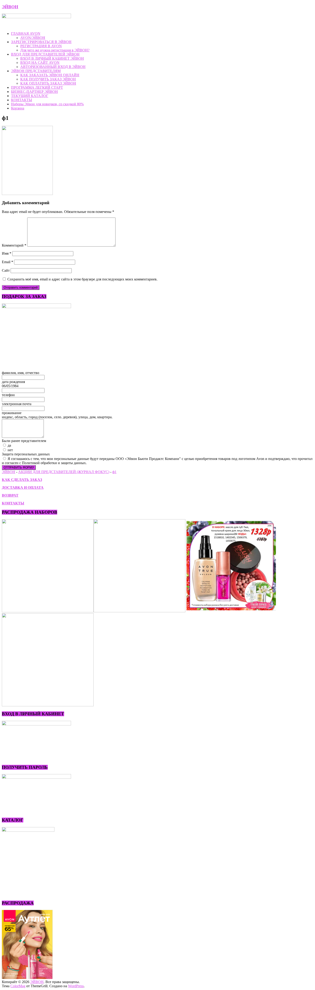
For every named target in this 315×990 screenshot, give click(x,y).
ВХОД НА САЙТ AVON (39, 63)
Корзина (17, 108)
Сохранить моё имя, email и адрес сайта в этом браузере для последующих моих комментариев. (82, 279)
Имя (6, 253)
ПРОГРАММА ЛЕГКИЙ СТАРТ (37, 87)
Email (7, 262)
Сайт (6, 270)
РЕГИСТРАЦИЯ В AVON (41, 46)
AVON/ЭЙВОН (32, 38)
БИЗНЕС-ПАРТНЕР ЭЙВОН (34, 92)
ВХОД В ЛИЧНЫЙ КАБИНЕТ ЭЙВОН (52, 58)
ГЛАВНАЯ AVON (25, 33)
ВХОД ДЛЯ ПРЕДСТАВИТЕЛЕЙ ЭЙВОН (45, 54)
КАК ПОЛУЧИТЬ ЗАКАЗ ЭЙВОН (48, 79)
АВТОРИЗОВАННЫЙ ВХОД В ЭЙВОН (53, 67)
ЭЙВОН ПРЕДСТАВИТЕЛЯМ (36, 71)
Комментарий (14, 245)
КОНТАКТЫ (21, 100)
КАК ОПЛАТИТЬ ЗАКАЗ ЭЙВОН (48, 83)
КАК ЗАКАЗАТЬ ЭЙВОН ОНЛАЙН (49, 75)
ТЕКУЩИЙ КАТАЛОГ (29, 96)
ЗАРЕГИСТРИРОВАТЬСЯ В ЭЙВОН (41, 42)
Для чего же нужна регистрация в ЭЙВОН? (54, 50)
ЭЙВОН (10, 6)
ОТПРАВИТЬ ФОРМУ (19, 467)
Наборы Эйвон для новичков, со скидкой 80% (47, 104)
